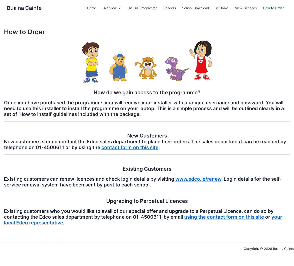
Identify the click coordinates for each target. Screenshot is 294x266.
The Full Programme (142, 8)
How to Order (273, 8)
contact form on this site (129, 147)
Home (91, 8)
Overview (109, 8)
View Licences (246, 8)
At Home (222, 8)
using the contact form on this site (224, 217)
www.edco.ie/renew (198, 179)
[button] (119, 8)
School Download (195, 8)
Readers (170, 8)
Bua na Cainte (24, 8)
